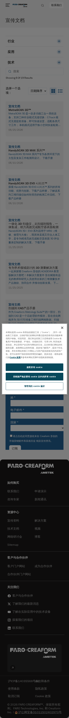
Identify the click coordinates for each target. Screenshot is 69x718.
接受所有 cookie (34, 367)
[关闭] (62, 328)
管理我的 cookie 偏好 (34, 386)
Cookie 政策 (15, 357)
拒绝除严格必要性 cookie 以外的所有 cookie (34, 376)
